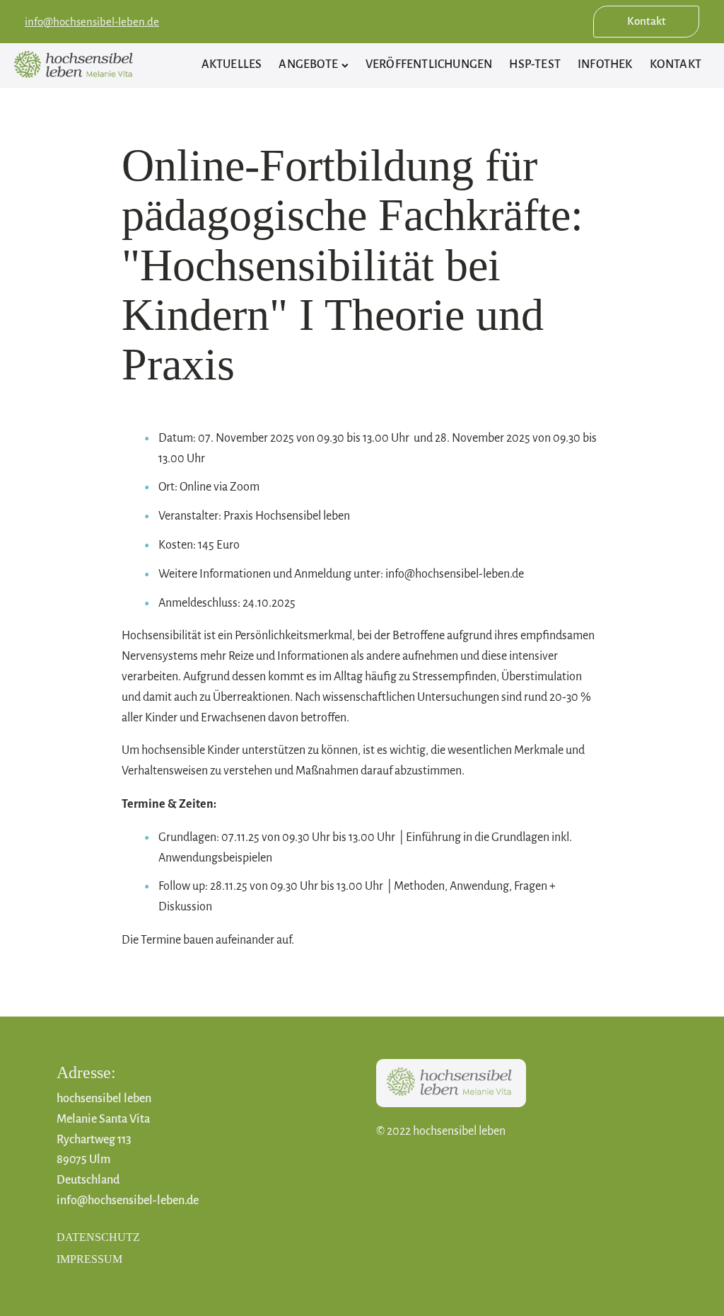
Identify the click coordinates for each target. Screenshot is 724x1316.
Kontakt (646, 21)
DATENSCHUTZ (98, 1237)
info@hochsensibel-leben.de (92, 22)
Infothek (605, 64)
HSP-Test (535, 64)
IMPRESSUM (89, 1259)
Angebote (308, 64)
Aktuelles (232, 64)
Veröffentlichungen (429, 64)
